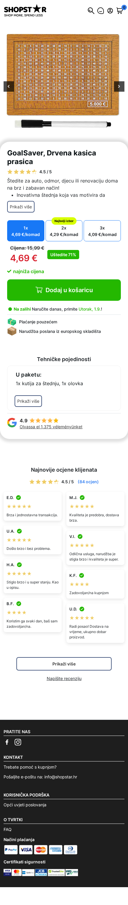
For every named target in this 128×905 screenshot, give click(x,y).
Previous (9, 87)
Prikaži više (21, 206)
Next (119, 87)
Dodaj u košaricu (69, 290)
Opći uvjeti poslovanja (25, 804)
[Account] (110, 11)
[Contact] (100, 11)
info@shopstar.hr (60, 776)
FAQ (8, 829)
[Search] (91, 11)
